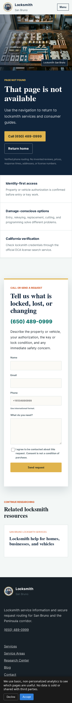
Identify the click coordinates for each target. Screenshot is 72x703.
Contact (10, 675)
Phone (22, 400)
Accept (27, 696)
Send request (36, 467)
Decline (11, 696)
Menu (63, 7)
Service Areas (14, 653)
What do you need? (21, 415)
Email (13, 375)
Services (10, 646)
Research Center (16, 660)
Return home (18, 148)
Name (13, 357)
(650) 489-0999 (31, 322)
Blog (7, 667)
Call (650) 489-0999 (25, 136)
